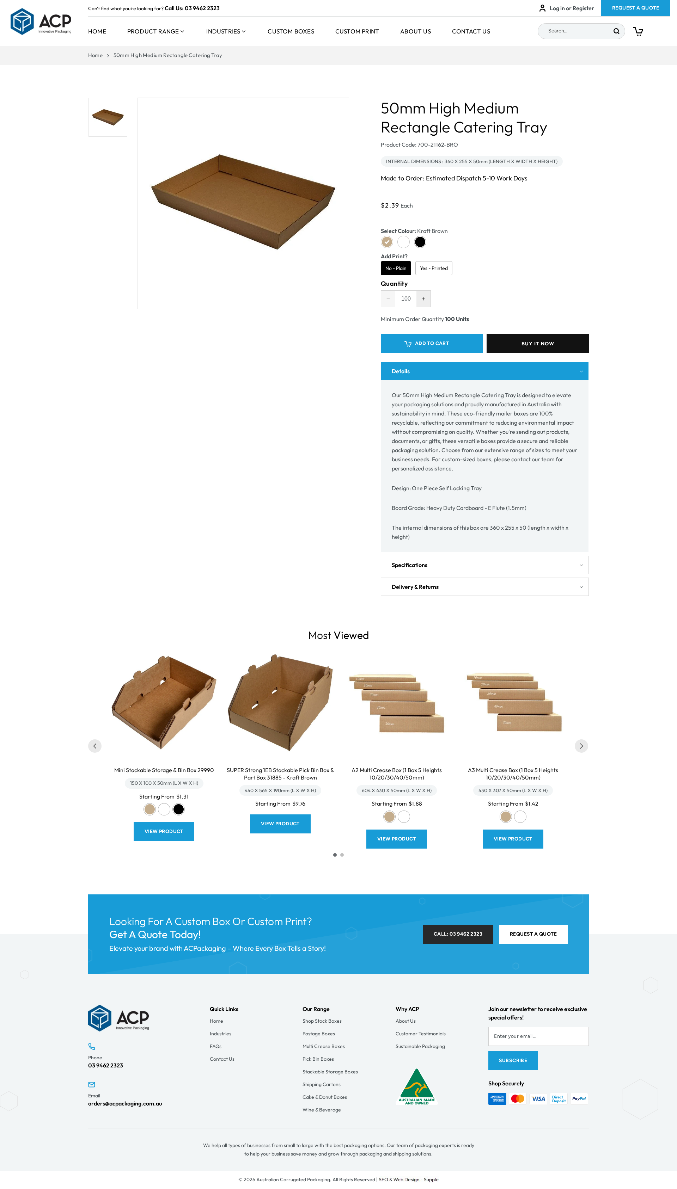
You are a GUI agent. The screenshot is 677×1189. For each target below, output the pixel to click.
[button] (651, 33)
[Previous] (95, 746)
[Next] (581, 746)
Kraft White (164, 809)
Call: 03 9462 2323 (458, 934)
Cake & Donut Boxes (325, 1097)
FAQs (215, 1046)
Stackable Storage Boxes (330, 1071)
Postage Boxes (319, 1033)
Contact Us (471, 31)
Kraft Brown (149, 809)
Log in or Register (572, 8)
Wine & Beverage (322, 1109)
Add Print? (394, 256)
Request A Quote (635, 8)
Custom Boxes (291, 31)
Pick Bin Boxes (318, 1058)
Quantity (394, 284)
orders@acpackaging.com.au (125, 1103)
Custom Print (357, 31)
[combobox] (581, 31)
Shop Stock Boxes (322, 1020)
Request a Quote (533, 934)
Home (97, 31)
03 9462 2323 (202, 8)
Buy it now (538, 343)
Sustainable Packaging (420, 1046)
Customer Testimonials (421, 1033)
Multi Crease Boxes (324, 1046)
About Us (415, 31)
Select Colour (414, 230)
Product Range (153, 31)
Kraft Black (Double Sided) (178, 809)
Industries (223, 31)
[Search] (616, 31)
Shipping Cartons (322, 1084)
